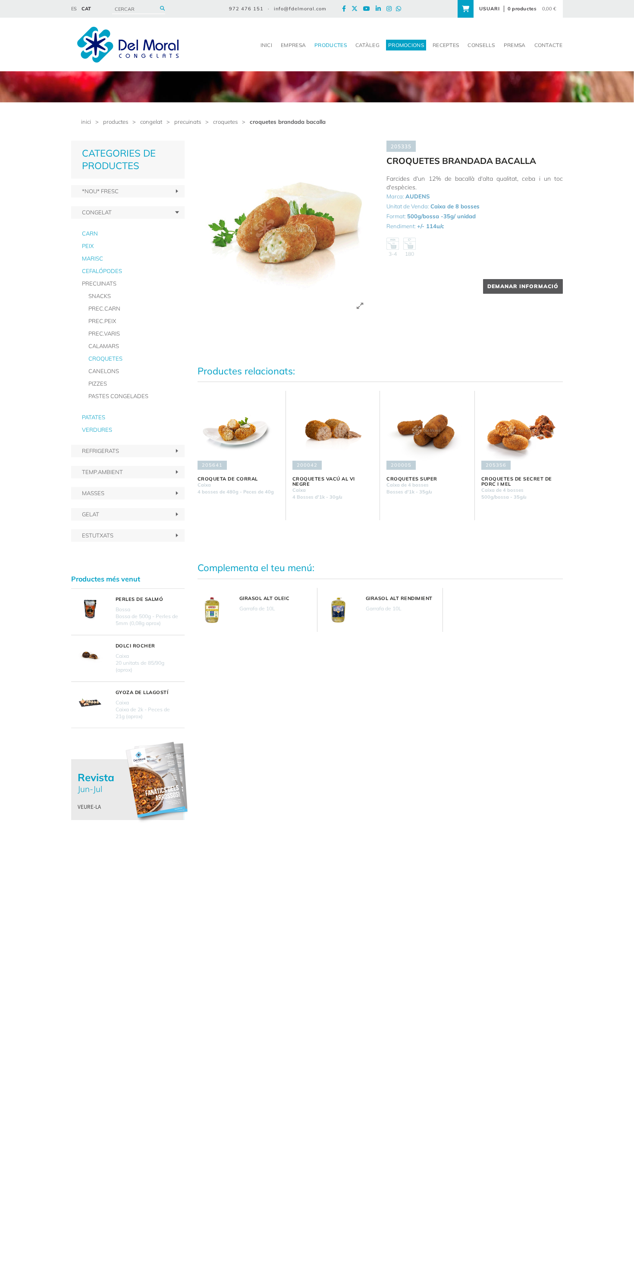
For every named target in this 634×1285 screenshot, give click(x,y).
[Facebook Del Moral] (346, 9)
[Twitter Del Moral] (357, 9)
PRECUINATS (187, 121)
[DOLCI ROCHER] (90, 655)
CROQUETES (225, 121)
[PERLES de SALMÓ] (90, 609)
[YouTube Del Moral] (368, 9)
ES (74, 9)
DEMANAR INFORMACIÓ (523, 286)
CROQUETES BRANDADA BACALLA (288, 121)
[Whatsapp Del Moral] (400, 9)
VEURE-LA (89, 807)
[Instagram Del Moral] (391, 9)
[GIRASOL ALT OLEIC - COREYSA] (212, 610)
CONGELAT (151, 121)
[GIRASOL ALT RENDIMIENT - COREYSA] (338, 610)
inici (86, 121)
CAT (86, 9)
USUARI (489, 9)
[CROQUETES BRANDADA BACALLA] (286, 229)
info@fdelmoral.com (300, 9)
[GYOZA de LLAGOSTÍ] (90, 702)
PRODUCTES (115, 121)
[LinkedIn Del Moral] (380, 9)
